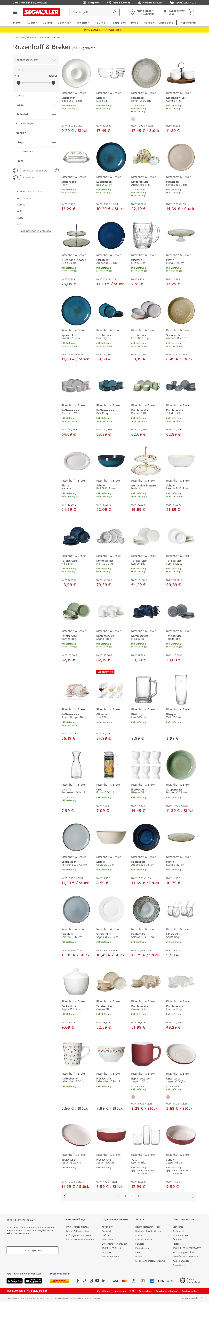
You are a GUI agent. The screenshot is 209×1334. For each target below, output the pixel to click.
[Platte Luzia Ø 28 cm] (181, 234)
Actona (21, 204)
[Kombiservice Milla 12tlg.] (146, 610)
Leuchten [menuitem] (65, 22)
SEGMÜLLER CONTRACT (185, 1256)
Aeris (20, 217)
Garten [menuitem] (48, 22)
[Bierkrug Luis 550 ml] (146, 234)
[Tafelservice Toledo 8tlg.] (181, 610)
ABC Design (24, 197)
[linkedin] (104, 1281)
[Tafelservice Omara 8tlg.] (111, 981)
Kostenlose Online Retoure (80, 1239)
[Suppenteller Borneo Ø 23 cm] (181, 764)
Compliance (179, 1265)
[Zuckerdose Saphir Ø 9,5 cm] (76, 981)
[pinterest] (84, 1281)
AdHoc (21, 211)
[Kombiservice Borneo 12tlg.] (146, 385)
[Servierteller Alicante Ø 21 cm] (181, 309)
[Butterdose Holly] (76, 156)
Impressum (120, 1291)
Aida (19, 224)
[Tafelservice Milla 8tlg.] (76, 535)
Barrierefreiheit (190, 1291)
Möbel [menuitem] (17, 22)
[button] (57, 170)
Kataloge (106, 1252)
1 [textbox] (15, 76)
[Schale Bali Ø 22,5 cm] (111, 460)
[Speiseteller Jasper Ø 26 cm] (76, 1134)
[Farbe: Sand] (133, 119)
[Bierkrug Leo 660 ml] (146, 687)
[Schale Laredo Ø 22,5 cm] (181, 460)
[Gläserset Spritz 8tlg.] (181, 908)
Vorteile (177, 1243)
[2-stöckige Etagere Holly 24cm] (146, 460)
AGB (132, 1291)
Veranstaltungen (110, 1256)
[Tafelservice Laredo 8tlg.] (146, 535)
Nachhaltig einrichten (184, 1252)
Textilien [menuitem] (83, 22)
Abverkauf (107, 1226)
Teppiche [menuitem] (119, 22)
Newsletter (107, 1239)
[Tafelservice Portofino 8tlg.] (146, 309)
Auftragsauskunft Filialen (79, 1235)
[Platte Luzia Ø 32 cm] (181, 836)
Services (139, 1243)
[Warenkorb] (192, 12)
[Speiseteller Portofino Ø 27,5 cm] (76, 836)
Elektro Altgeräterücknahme (150, 1260)
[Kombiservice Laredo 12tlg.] (181, 981)
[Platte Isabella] (76, 460)
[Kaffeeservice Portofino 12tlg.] (76, 385)
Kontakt (139, 1235)
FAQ (137, 1252)
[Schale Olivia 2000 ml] (111, 836)
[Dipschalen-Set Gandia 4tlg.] (181, 72)
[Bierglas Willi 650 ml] (181, 687)
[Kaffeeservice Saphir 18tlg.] (111, 610)
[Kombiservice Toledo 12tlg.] (181, 385)
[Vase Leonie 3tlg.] (146, 1134)
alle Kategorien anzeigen (36, 230)
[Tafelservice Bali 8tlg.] (111, 309)
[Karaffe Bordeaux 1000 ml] (76, 764)
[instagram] (91, 1281)
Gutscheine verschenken (114, 1243)
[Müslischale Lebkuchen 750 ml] (111, 1053)
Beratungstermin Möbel (147, 1226)
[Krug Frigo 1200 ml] (111, 764)
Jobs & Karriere (181, 1235)
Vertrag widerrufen (190, 1298)
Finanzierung (142, 1248)
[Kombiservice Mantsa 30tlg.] (111, 535)
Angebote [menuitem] (166, 22)
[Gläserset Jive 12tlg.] (111, 687)
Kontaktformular (144, 1239)
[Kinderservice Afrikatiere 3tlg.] (146, 156)
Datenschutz (145, 1291)
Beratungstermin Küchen (148, 1231)
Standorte (178, 1226)
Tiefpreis (106, 1235)
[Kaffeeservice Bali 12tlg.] (111, 385)
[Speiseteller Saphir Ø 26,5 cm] (111, 908)
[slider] (18, 83)
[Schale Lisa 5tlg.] (111, 72)
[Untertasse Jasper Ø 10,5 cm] (181, 1053)
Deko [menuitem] (134, 22)
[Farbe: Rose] (133, 1097)
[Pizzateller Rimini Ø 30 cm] (146, 72)
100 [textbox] (51, 76)
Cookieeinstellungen (166, 1291)
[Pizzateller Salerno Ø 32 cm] (76, 908)
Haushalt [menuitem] (101, 22)
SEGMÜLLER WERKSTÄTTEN (187, 1248)
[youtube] (97, 1281)
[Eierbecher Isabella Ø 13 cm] (76, 72)
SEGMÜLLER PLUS (186, 2)
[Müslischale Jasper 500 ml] (111, 1134)
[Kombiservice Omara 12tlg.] (146, 981)
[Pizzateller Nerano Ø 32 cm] (181, 156)
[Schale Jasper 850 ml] (181, 1134)
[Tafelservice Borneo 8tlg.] (76, 610)
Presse (138, 1256)
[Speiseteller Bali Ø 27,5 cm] (76, 309)
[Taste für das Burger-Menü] (15, 12)
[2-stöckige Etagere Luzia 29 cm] (76, 234)
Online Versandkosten (77, 1226)
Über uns (177, 1239)
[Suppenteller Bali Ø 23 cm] (111, 156)
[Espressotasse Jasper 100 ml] (146, 1053)
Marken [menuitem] (149, 22)
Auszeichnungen (181, 1260)
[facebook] (78, 1281)
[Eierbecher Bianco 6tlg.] (146, 764)
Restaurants (179, 1231)
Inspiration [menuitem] (188, 22)
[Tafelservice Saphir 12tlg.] (181, 535)
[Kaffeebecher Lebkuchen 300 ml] (76, 1053)
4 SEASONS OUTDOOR (30, 191)
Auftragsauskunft (152, 2)
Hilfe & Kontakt (121, 2)
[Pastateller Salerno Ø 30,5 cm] (146, 908)
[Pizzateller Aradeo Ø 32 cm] (111, 234)
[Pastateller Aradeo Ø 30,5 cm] (146, 836)
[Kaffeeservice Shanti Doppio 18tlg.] (76, 687)
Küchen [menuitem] (32, 22)
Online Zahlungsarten (77, 1231)
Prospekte (94, 2)
